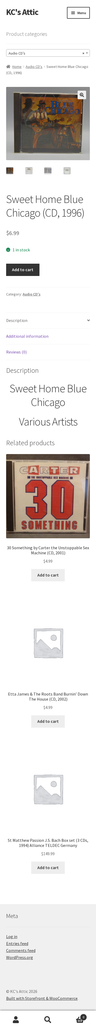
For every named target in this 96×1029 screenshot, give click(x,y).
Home (17, 66)
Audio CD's (34, 66)
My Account (16, 1020)
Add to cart (22, 269)
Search (48, 1020)
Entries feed (17, 943)
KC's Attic (22, 12)
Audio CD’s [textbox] (47, 53)
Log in (11, 936)
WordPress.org (19, 957)
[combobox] (48, 53)
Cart (74, 1015)
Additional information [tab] (27, 336)
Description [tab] (16, 320)
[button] (82, 95)
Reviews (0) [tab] (16, 352)
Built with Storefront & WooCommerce (42, 998)
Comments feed (20, 950)
